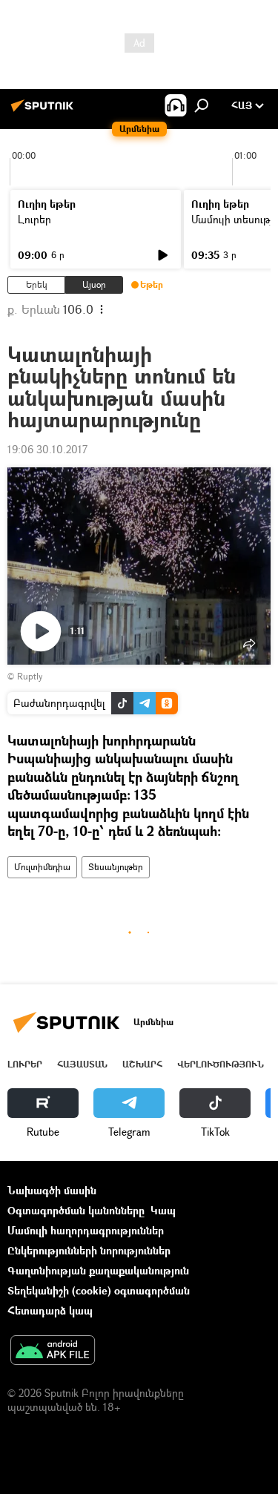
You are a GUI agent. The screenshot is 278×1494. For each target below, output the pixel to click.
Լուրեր (34, 219)
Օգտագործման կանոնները (76, 1210)
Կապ (163, 1210)
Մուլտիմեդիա (42, 866)
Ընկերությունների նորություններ (89, 1250)
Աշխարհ (142, 1064)
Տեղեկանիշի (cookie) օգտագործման (98, 1290)
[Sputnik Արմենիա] (44, 111)
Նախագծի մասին (51, 1190)
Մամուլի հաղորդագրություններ (85, 1230)
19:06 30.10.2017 (47, 449)
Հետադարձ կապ (50, 1310)
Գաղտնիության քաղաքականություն (98, 1270)
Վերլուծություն (220, 1064)
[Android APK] (52, 1351)
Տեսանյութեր (115, 866)
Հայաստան (82, 1064)
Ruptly (29, 676)
